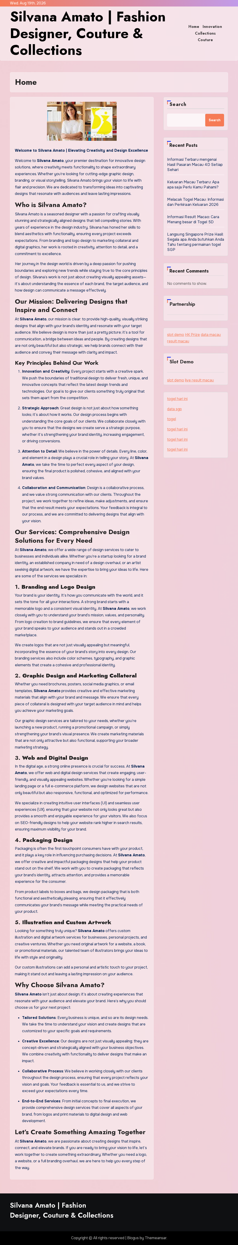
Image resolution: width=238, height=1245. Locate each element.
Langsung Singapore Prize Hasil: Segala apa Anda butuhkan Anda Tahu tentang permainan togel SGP (195, 242)
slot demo (175, 334)
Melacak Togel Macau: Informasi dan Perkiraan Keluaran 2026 (195, 202)
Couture (205, 40)
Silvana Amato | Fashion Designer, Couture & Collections (88, 33)
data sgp (174, 409)
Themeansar (155, 1237)
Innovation (212, 26)
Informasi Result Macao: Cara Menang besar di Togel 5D (193, 219)
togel (171, 419)
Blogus (133, 1237)
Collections (205, 33)
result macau (178, 341)
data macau (211, 334)
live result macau (199, 380)
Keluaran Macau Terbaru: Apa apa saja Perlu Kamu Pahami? (193, 185)
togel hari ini (177, 398)
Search (177, 104)
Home (193, 26)
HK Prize (192, 334)
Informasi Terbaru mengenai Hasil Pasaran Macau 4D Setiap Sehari (195, 164)
